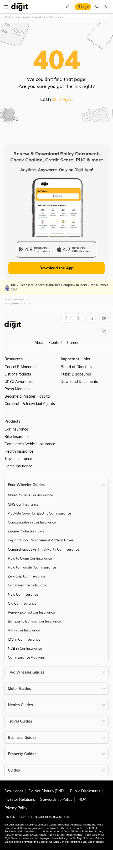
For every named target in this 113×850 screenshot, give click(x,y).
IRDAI (83, 799)
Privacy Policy (15, 807)
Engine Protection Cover (27, 531)
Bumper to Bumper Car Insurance (34, 621)
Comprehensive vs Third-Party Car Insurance (43, 549)
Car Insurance (16, 429)
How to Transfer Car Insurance (32, 567)
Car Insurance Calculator (27, 585)
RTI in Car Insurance (24, 630)
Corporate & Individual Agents (29, 404)
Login (85, 7)
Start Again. (63, 99)
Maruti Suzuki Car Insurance (30, 495)
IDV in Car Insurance (24, 639)
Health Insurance (18, 451)
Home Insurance (18, 466)
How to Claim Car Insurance (30, 558)
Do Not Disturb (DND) (47, 791)
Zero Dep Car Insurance (26, 576)
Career (73, 342)
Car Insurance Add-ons (26, 657)
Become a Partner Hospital (27, 396)
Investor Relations (19, 799)
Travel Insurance (18, 459)
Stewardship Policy (56, 799)
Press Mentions (17, 389)
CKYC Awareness (19, 381)
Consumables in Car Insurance (32, 522)
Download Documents (79, 381)
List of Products (17, 374)
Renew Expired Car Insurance (31, 612)
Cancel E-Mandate (20, 367)
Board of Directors (76, 367)
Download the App (56, 268)
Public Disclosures (76, 374)
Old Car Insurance (22, 603)
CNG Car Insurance (23, 504)
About (39, 342)
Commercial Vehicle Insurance (29, 444)
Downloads (13, 791)
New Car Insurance (23, 594)
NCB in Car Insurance (25, 648)
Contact (56, 342)
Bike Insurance (16, 436)
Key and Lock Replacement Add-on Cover (40, 540)
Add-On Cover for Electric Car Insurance (39, 513)
